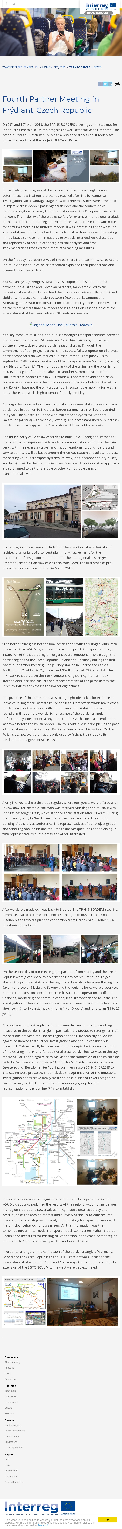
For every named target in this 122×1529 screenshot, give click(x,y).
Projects (60, 67)
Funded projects (13, 1425)
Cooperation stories (15, 1430)
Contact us (10, 1379)
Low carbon (11, 1396)
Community (11, 1470)
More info (43, 1525)
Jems (7, 1464)
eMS (7, 1459)
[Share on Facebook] (100, 84)
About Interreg (12, 1362)
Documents (11, 1476)
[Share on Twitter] (105, 84)
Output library (12, 1436)
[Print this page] (116, 84)
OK (107, 1520)
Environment (11, 1401)
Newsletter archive (14, 1481)
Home (46, 67)
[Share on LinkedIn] (110, 84)
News (97, 67)
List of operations (14, 1447)
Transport (10, 1413)
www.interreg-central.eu (20, 67)
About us (9, 1367)
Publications (11, 1441)
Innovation (10, 1390)
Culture (8, 1407)
